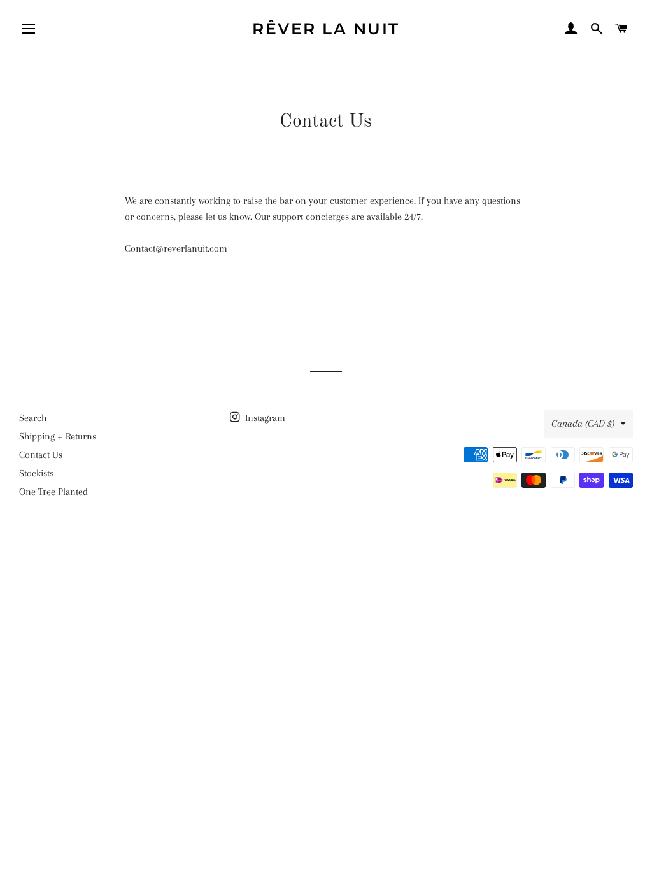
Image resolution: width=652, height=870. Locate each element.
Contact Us (40, 454)
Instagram (264, 418)
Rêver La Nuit (326, 28)
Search (32, 418)
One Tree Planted (53, 491)
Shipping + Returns (57, 436)
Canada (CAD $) (582, 423)
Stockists (36, 473)
